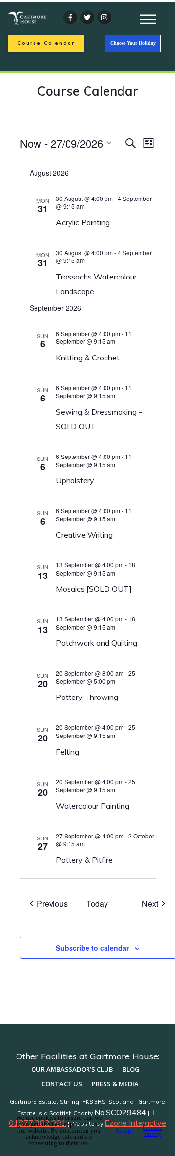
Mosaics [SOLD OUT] (94, 589)
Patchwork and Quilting (97, 643)
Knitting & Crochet (88, 357)
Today (97, 903)
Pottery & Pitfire (84, 860)
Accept (124, 1130)
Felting (67, 752)
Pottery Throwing (87, 697)
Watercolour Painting (92, 806)
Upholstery (75, 480)
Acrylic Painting (83, 222)
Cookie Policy (152, 1130)
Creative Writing (84, 534)
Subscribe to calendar (92, 948)
